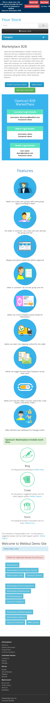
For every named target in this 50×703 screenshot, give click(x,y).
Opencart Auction (34, 575)
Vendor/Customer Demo (17, 84)
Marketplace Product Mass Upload (22, 570)
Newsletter (5, 690)
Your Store (11, 19)
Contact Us (5, 658)
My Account (5, 683)
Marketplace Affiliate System (19, 612)
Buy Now (44, 2)
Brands (4, 670)
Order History (6, 685)
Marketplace (12, 565)
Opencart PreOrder (15, 622)
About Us (5, 645)
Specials (4, 677)
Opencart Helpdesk (15, 601)
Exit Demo (44, 6)
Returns (4, 661)
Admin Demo (37, 84)
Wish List (4, 688)
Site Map (4, 663)
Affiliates (4, 674)
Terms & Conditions (8, 652)
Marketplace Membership (18, 591)
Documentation (32, 6)
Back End (33, 2)
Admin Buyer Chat (15, 575)
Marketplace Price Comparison (20, 585)
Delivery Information (8, 647)
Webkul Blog (38, 470)
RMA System (33, 622)
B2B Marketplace (14, 596)
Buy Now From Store (25, 90)
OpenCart (13, 698)
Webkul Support (36, 496)
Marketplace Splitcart (16, 617)
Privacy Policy (6, 650)
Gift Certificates (7, 672)
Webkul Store (30, 523)
